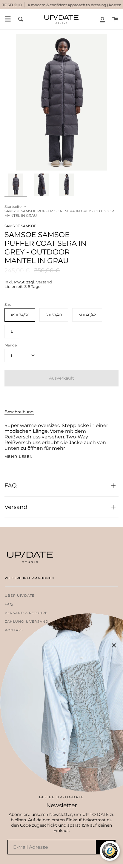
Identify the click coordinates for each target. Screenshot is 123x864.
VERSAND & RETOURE (26, 613)
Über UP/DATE (19, 596)
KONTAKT (14, 630)
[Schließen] (114, 645)
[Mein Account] (102, 19)
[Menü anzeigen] (8, 19)
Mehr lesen (18, 456)
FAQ (10, 485)
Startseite (12, 206)
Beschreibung (19, 412)
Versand (44, 282)
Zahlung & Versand (26, 622)
